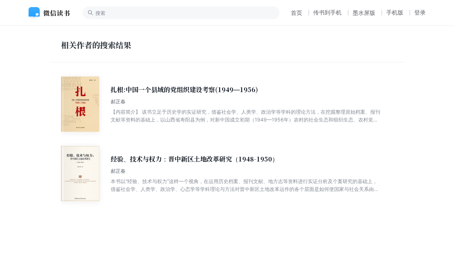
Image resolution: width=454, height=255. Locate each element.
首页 (296, 12)
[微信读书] (52, 12)
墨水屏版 (364, 12)
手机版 (394, 12)
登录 (420, 12)
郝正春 (118, 101)
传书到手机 (327, 12)
